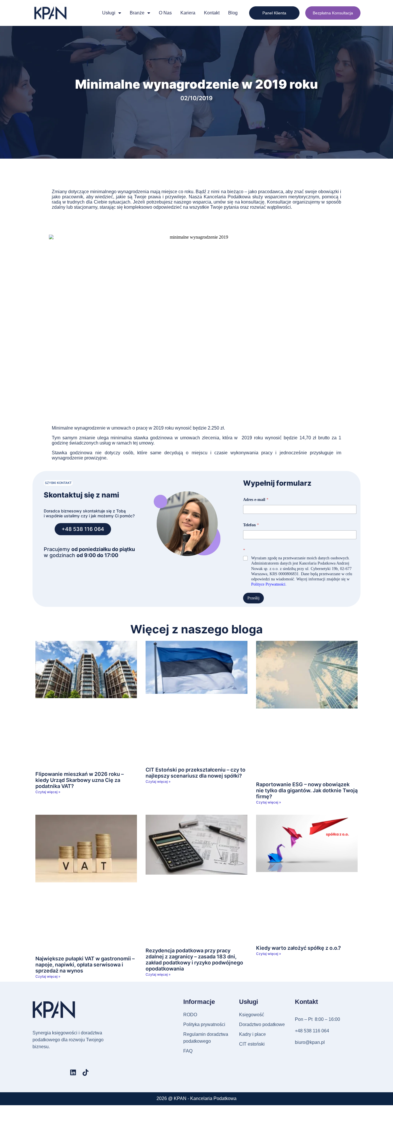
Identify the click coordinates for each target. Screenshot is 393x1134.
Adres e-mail (255, 499)
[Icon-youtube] (60, 1072)
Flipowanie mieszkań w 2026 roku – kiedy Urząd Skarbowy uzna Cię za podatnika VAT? (79, 780)
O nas (165, 12)
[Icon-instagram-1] (48, 1072)
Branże (137, 12)
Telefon (251, 525)
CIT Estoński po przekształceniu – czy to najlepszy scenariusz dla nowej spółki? (195, 773)
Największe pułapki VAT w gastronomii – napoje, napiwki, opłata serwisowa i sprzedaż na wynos (85, 965)
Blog (233, 12)
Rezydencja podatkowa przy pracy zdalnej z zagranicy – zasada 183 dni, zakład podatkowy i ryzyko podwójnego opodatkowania (194, 959)
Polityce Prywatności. (269, 584)
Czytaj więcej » (47, 792)
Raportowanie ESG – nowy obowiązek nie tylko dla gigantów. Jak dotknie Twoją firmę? (307, 790)
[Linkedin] (73, 1072)
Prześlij (253, 598)
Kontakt (212, 12)
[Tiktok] (85, 1072)
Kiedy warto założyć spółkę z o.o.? (298, 948)
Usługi (108, 12)
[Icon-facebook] (36, 1072)
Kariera (187, 12)
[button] (58, 483)
